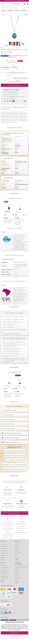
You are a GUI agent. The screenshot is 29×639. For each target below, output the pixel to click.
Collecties (16, 10)
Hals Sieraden (5, 464)
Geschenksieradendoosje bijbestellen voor (17, 74)
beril (16, 555)
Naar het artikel (13, 193)
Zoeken (27, 7)
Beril (16, 580)
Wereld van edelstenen (20, 532)
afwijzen (4, 627)
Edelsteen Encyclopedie (20, 567)
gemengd (4, 187)
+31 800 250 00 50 (8, 506)
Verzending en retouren (7, 535)
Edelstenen (10, 10)
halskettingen (4, 555)
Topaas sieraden (20, 455)
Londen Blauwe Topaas (21, 162)
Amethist (17, 571)
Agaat (16, 569)
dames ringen (4, 546)
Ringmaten (7, 530)
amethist (17, 548)
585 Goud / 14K (6, 149)
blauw (3, 173)
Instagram (9, 612)
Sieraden (3, 10)
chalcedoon (18, 557)
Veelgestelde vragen (7, 537)
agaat (16, 544)
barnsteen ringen (5, 572)
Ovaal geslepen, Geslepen (6, 169)
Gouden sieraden (9, 460)
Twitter (2, 612)
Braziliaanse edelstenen (9, 469)
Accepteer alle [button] (14, 633)
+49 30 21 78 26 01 (8, 507)
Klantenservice (7, 521)
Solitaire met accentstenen (5, 153)
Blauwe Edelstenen (21, 469)
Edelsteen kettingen (9, 455)
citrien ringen (4, 574)
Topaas (3, 162)
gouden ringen (4, 551)
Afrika (16, 187)
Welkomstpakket (8, 526)
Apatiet (16, 573)
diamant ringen (4, 548)
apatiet (16, 551)
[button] (1, 3)
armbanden (3, 544)
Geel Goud (17, 146)
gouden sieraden (5, 553)
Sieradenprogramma (21, 528)
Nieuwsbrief (21, 530)
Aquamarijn (17, 576)
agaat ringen (4, 565)
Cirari (16, 152)
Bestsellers (23, 10)
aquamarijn (17, 553)
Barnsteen (17, 578)
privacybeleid (15, 630)
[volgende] (26, 213)
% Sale (12, 464)
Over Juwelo (21, 521)
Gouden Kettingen (19, 460)
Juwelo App (7, 532)
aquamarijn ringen (5, 570)
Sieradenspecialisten (21, 524)
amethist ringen (4, 568)
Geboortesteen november (21, 464)
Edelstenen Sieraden (9, 451)
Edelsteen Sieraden (20, 451)
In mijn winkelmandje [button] (14, 85)
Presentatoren (21, 526)
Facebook (6, 612)
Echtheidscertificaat (7, 524)
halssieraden (4, 557)
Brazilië (17, 173)
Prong (16, 168)
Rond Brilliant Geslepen (21, 184)
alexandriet (17, 546)
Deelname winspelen (8, 528)
